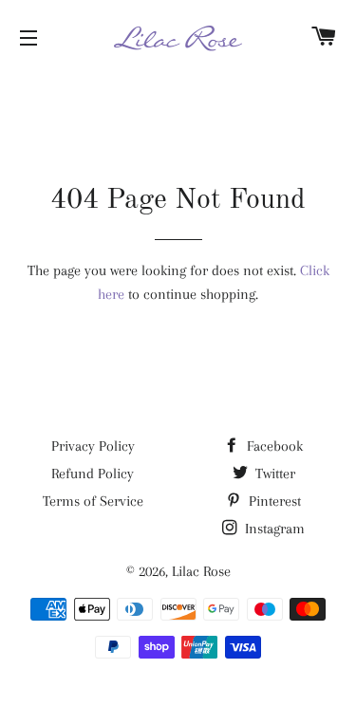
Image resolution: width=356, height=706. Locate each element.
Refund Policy (92, 473)
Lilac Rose (201, 571)
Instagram (273, 528)
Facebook (273, 446)
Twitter (273, 473)
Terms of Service (93, 501)
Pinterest (273, 501)
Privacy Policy (93, 446)
